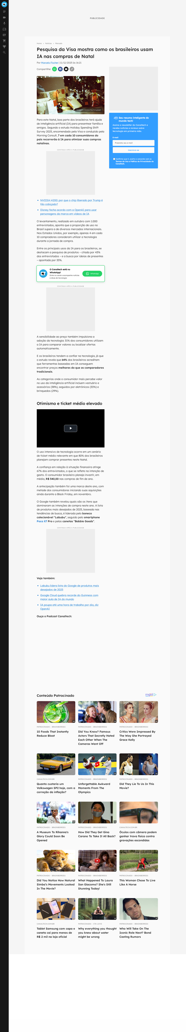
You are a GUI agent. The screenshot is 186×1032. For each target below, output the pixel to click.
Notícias (48, 43)
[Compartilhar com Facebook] (60, 69)
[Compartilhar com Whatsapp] (54, 69)
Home (39, 43)
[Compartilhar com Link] (72, 69)
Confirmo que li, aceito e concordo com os (135, 161)
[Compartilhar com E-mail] (66, 69)
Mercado (58, 43)
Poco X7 (42, 521)
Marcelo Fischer (49, 62)
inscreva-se (133, 150)
